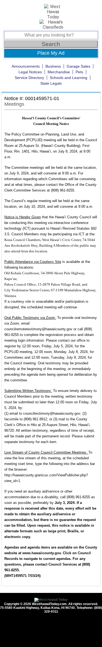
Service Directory (29, 77)
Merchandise (59, 72)
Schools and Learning (68, 77)
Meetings (14, 104)
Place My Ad (50, 53)
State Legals (51, 83)
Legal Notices (30, 72)
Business (53, 66)
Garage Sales (78, 66)
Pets (79, 72)
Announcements (26, 66)
